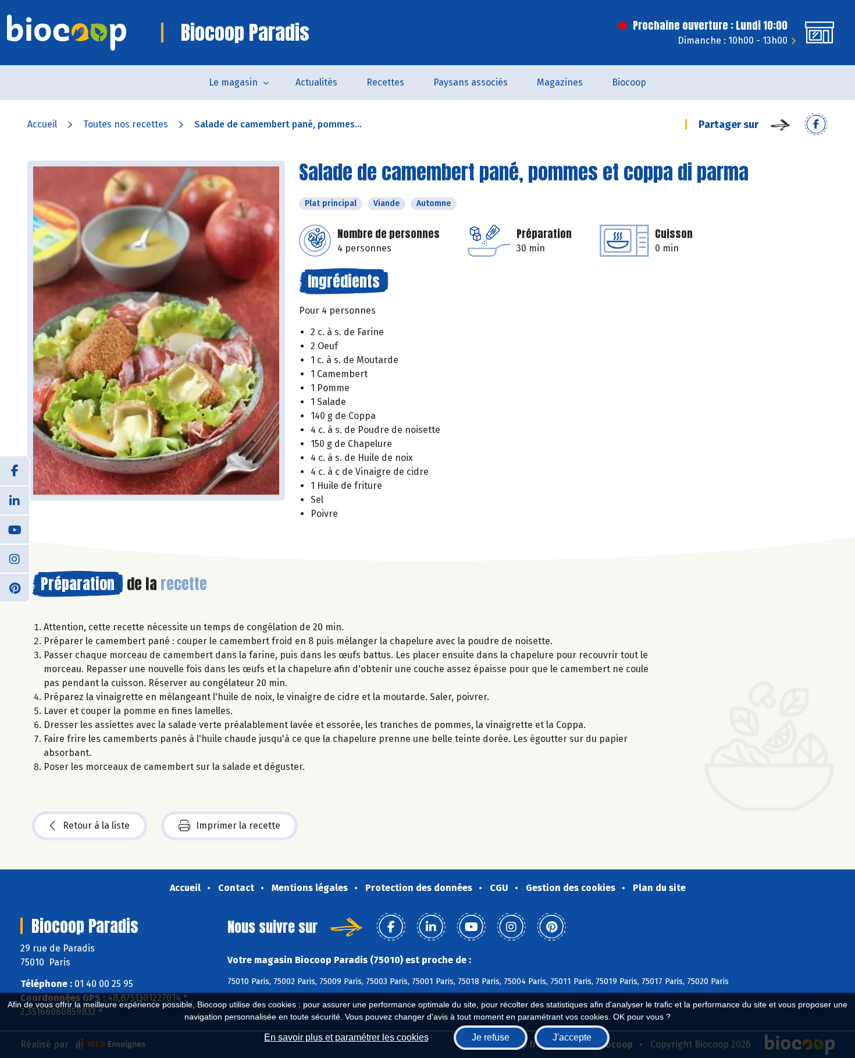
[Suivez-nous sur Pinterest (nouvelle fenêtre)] (14, 587)
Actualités (316, 82)
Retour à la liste (96, 825)
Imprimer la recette (238, 825)
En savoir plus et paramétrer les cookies (346, 1037)
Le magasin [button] (233, 82)
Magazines (560, 82)
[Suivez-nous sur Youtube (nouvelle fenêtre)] (14, 529)
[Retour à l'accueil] (66, 33)
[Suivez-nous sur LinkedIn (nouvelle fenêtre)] (14, 499)
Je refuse (491, 1037)
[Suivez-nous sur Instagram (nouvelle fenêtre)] (14, 558)
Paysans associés (470, 82)
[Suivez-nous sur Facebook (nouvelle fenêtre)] (14, 470)
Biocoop (629, 82)
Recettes (385, 82)
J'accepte (572, 1037)
